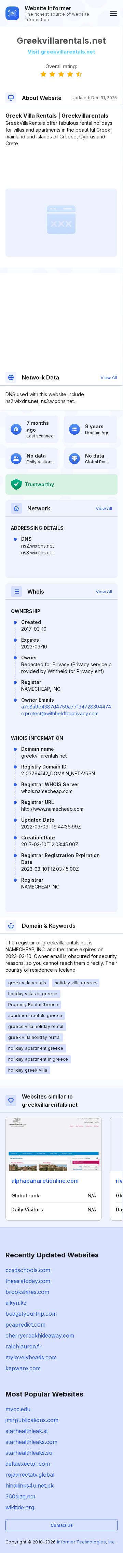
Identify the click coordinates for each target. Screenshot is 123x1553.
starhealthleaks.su (28, 1452)
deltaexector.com (27, 1463)
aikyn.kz (16, 1302)
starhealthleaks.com (31, 1441)
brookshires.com (27, 1291)
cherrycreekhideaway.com (39, 1335)
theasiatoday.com (27, 1281)
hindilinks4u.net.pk (29, 1485)
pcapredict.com (25, 1324)
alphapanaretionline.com (45, 1180)
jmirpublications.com (31, 1420)
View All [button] (108, 377)
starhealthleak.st (26, 1431)
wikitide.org (19, 1507)
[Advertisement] (61, 168)
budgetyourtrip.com (31, 1313)
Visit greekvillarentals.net (61, 51)
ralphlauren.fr (23, 1346)
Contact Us (62, 1525)
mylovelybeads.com (31, 1357)
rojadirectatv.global (29, 1474)
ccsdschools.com (27, 1270)
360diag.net (20, 1496)
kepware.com (23, 1368)
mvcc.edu (17, 1409)
